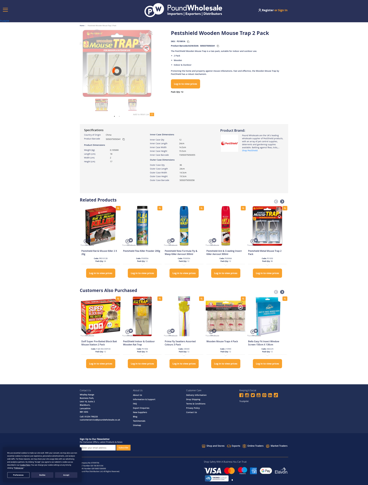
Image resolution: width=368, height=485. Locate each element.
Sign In (283, 10)
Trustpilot (4, 20)
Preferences (18, 475)
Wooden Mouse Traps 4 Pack (222, 341)
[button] (275, 200)
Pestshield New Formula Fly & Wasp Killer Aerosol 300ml (181, 252)
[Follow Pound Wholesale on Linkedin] (270, 395)
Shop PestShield (250, 150)
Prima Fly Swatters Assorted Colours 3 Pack (180, 343)
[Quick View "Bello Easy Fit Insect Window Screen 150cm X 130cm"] (284, 298)
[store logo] (183, 10)
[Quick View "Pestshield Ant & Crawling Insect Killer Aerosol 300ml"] (243, 208)
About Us (137, 395)
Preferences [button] (18, 468)
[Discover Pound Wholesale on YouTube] (258, 395)
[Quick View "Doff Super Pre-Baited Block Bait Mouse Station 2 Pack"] (118, 298)
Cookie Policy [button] (25, 465)
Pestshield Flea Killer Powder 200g (141, 250)
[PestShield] (229, 143)
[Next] (156, 63)
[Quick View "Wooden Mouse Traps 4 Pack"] (243, 298)
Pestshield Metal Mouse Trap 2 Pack (264, 252)
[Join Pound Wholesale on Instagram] (247, 395)
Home (82, 25)
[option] (100, 242)
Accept (66, 475)
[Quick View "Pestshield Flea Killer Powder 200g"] (159, 208)
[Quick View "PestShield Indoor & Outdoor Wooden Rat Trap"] (159, 298)
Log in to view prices (185, 83)
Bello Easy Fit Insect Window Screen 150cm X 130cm (263, 343)
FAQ (135, 403)
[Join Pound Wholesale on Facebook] (241, 395)
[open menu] (5, 9)
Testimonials (139, 421)
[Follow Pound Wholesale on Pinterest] (264, 395)
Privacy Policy (193, 408)
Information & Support (144, 399)
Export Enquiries (141, 408)
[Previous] (77, 63)
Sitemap (137, 425)
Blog (135, 416)
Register (268, 10)
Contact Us (191, 412)
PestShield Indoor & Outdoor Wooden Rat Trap (139, 343)
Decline (42, 475)
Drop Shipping (193, 399)
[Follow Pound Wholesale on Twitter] (253, 395)
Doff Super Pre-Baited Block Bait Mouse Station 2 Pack (99, 343)
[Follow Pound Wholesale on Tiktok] (276, 395)
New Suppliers (140, 412)
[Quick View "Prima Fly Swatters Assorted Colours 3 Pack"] (201, 298)
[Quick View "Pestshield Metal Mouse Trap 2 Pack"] (284, 208)
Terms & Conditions (195, 403)
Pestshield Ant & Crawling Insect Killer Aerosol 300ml (224, 252)
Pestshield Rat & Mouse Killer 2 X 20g (99, 252)
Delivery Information (196, 395)
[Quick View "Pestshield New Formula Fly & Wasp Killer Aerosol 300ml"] (201, 208)
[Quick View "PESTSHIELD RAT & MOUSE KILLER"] (118, 208)
